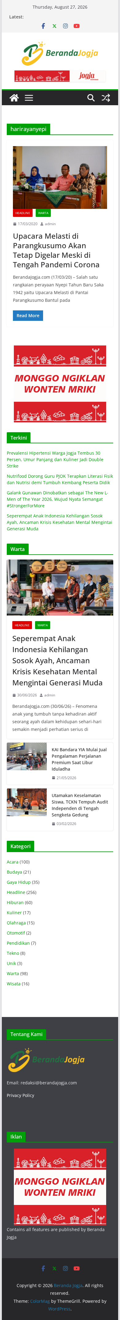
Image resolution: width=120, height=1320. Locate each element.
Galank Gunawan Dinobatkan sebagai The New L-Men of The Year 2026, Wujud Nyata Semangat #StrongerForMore (57, 499)
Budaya (14, 872)
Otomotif (16, 933)
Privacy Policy (20, 1095)
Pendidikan (18, 943)
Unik (11, 963)
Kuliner (14, 912)
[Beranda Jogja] (14, 97)
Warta (43, 213)
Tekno (13, 953)
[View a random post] (105, 97)
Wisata (14, 984)
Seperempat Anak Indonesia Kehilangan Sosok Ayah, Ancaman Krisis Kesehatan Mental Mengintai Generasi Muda (59, 522)
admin (50, 223)
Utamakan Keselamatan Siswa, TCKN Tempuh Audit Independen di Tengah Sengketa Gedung (80, 805)
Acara (12, 862)
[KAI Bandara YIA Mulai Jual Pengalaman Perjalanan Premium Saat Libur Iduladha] (27, 764)
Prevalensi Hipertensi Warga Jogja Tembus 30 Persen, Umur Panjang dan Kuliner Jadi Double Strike (55, 459)
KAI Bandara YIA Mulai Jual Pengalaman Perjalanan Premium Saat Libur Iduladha (79, 759)
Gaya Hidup (19, 882)
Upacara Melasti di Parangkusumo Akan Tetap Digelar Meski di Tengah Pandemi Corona (56, 250)
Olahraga (16, 923)
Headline (22, 213)
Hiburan (15, 902)
